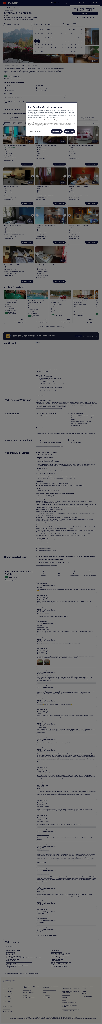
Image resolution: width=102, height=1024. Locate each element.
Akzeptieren (69, 131)
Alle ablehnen (56, 131)
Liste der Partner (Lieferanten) (35, 125)
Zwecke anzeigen (35, 131)
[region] (51, 119)
